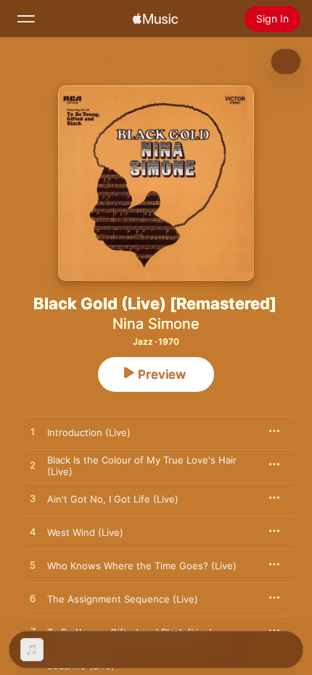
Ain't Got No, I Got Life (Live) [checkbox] (112, 499)
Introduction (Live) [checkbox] (89, 432)
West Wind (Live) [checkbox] (85, 532)
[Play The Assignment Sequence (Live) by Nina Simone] (32, 598)
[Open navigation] (26, 19)
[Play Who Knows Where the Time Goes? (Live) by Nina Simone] (32, 565)
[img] (155, 18)
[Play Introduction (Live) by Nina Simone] (32, 432)
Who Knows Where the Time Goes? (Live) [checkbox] (142, 565)
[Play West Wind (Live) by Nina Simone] (32, 532)
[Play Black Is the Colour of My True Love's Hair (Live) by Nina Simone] (32, 465)
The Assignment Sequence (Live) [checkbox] (122, 599)
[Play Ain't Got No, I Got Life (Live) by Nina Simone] (32, 499)
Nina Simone (156, 323)
